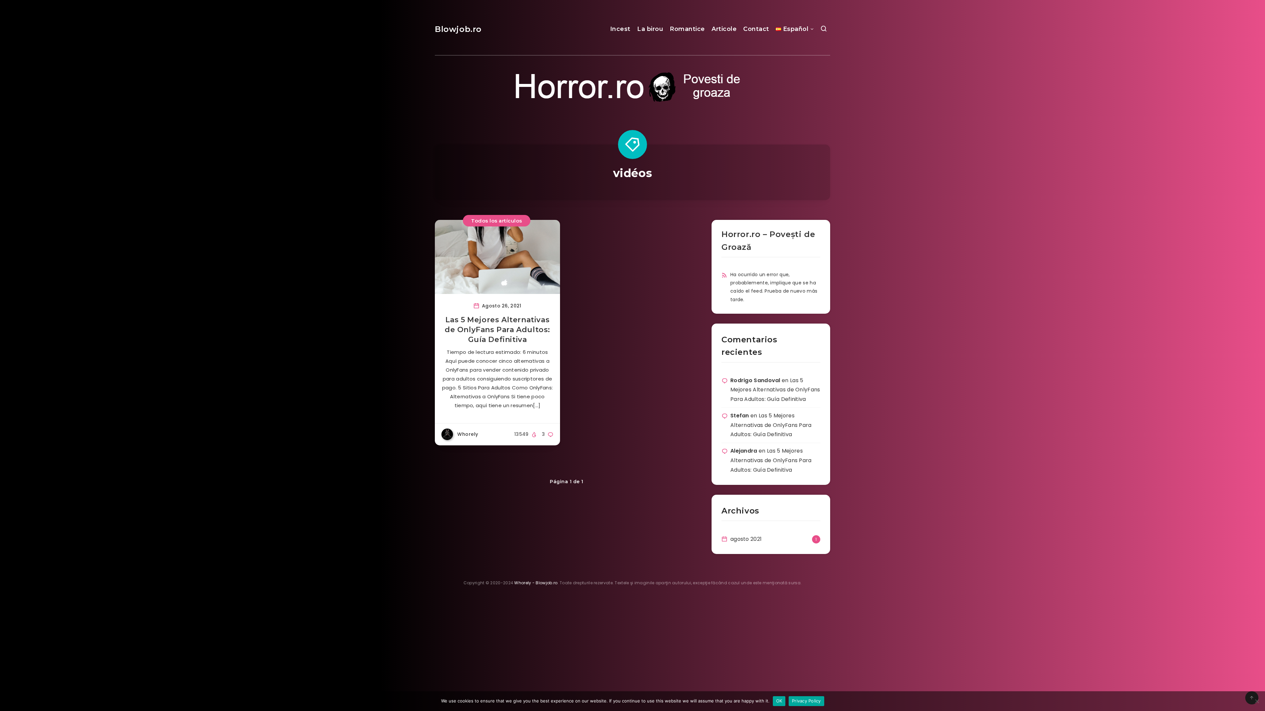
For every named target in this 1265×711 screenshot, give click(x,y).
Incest (620, 29)
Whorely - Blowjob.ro (535, 583)
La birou (650, 29)
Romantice (687, 29)
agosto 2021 (746, 539)
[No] (1256, 701)
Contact (756, 29)
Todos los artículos (496, 221)
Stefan (739, 415)
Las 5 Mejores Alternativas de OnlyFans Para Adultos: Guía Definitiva (497, 329)
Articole (724, 29)
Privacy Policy (806, 700)
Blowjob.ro (458, 29)
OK (779, 700)
